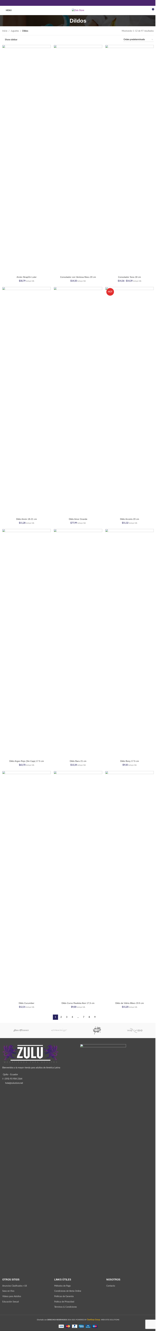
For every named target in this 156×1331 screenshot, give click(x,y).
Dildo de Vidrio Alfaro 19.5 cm (129, 1003)
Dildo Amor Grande (78, 519)
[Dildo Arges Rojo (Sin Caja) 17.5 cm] (26, 643)
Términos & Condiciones (65, 1307)
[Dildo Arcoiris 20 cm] (129, 401)
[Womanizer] (59, 1030)
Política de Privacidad (64, 1302)
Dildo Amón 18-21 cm (26, 519)
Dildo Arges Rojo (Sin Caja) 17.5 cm (26, 761)
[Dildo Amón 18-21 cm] (26, 401)
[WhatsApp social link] (82, 3)
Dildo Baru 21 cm (78, 761)
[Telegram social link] (86, 3)
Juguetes (15, 31)
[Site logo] (78, 10)
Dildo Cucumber (26, 1003)
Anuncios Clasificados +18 (14, 1286)
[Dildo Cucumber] (26, 885)
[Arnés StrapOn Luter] (26, 159)
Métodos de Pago (62, 1286)
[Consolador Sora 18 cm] (129, 159)
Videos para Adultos (11, 1296)
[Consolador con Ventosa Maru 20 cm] (78, 159)
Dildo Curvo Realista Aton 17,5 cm (78, 1003)
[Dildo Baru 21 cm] (78, 643)
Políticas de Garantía (64, 1296)
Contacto (110, 1286)
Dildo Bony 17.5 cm (129, 761)
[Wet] (97, 1030)
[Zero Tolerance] (21, 1030)
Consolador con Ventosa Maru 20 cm (78, 277)
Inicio (4, 31)
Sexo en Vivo (8, 1291)
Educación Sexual (10, 1302)
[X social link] (74, 3)
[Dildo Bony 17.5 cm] (129, 643)
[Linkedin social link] (78, 3)
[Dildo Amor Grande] (78, 401)
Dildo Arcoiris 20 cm (129, 519)
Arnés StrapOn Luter (27, 277)
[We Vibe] (135, 1030)
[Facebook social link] (70, 3)
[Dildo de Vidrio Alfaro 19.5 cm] (129, 885)
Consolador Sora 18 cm (129, 277)
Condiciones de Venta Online (67, 1291)
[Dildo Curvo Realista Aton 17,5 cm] (78, 885)
